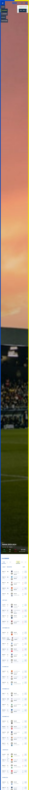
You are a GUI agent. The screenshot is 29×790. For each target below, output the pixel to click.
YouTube (26, 3)
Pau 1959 (5, 3)
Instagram (22, 3)
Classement (4, 13)
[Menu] (3, 3)
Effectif (3, 17)
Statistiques (4, 20)
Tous (4, 562)
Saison (3, 6)
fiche (26, 572)
